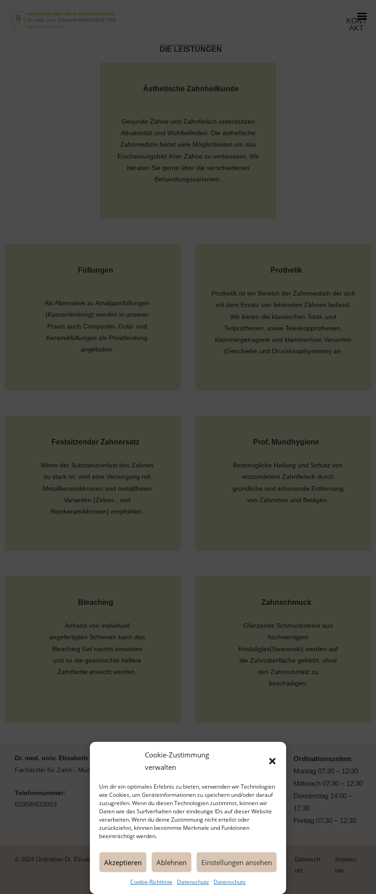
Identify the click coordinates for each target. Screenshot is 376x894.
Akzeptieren (123, 862)
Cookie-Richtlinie (151, 882)
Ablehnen (171, 862)
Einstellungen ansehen (236, 862)
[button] (272, 761)
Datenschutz (193, 882)
